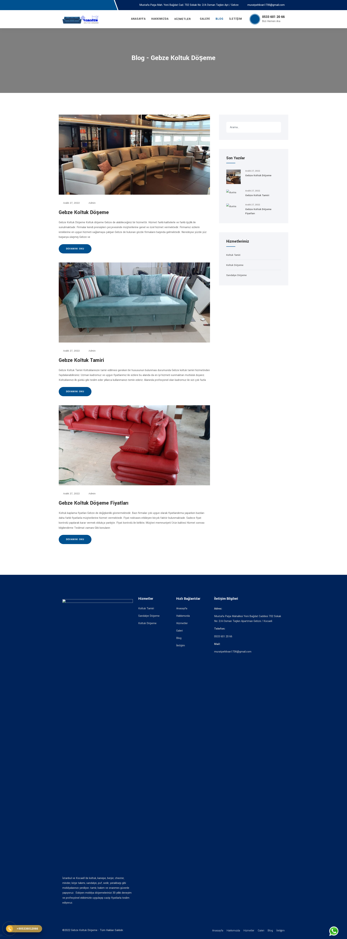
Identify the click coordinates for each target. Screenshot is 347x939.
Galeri (205, 19)
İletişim (235, 19)
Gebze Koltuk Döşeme (84, 212)
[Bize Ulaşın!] (334, 931)
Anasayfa (138, 19)
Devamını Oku (75, 248)
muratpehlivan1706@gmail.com (266, 5)
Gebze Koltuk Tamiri (81, 360)
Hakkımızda (160, 19)
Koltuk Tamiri (233, 255)
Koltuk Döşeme (234, 265)
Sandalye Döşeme (236, 275)
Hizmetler (182, 19)
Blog (219, 19)
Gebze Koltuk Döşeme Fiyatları (93, 503)
